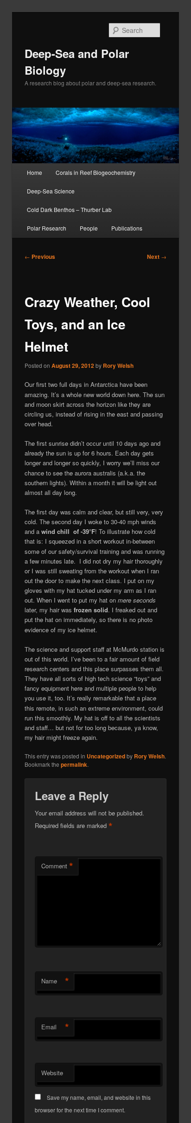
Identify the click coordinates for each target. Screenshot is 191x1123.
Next (156, 256)
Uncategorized (106, 756)
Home (34, 172)
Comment (57, 866)
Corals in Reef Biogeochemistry (95, 172)
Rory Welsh (118, 365)
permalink (74, 764)
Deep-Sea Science (51, 191)
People (89, 228)
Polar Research (46, 228)
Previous (40, 256)
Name (55, 981)
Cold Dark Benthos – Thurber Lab (69, 209)
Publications (126, 228)
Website (52, 1072)
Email (55, 1027)
